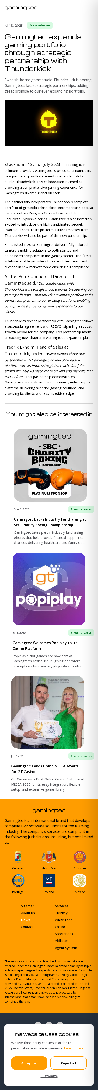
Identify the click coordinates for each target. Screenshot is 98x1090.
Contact (27, 926)
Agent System (66, 947)
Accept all (29, 1063)
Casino (60, 926)
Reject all (68, 1063)
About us (28, 912)
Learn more (73, 1048)
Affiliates (62, 940)
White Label (64, 920)
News (25, 920)
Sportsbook (64, 933)
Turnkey (61, 912)
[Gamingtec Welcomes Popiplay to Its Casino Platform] (49, 611)
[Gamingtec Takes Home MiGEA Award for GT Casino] (49, 734)
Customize (49, 1076)
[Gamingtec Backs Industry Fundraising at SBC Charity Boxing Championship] (49, 487)
